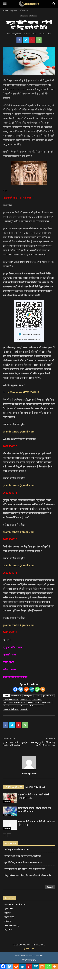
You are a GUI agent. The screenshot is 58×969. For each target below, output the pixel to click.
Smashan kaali (9, 706)
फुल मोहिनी (24, 709)
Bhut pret (28, 696)
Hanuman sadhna (11, 699)
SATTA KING (46, 702)
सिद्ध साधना (13, 10)
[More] (42, 689)
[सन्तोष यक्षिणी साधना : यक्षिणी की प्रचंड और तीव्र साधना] (10, 825)
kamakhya (37, 699)
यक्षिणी (17, 89)
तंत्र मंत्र (8, 912)
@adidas (29, 948)
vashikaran (23, 706)
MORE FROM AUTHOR (35, 787)
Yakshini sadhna (36, 706)
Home (5, 10)
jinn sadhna (25, 699)
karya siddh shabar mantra (14, 702)
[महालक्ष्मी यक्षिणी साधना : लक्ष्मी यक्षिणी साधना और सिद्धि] (10, 798)
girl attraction (48, 696)
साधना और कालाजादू (12, 925)
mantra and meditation (15, 904)
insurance (40, 955)
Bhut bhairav (16, 696)
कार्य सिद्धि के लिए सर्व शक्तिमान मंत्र (17, 849)
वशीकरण (8, 921)
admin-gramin (15, 34)
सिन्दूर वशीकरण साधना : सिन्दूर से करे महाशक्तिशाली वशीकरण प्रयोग (28, 875)
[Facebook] (15, 689)
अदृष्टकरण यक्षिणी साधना (11, 709)
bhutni (37, 696)
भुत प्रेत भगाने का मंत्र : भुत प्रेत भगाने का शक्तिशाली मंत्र (15, 744)
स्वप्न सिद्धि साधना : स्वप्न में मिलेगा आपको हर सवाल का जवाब (25, 869)
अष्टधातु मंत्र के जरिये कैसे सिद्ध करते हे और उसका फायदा (43, 744)
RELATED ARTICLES (13, 787)
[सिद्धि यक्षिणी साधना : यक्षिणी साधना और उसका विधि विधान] (10, 811)
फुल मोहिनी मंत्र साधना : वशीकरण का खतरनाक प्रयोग (23, 862)
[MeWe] (31, 689)
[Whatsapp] (37, 689)
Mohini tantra (33, 702)
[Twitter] (20, 689)
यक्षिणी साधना (24, 10)
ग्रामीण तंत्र (9, 908)
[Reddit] (26, 689)
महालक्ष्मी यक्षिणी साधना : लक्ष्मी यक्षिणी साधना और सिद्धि (23, 856)
